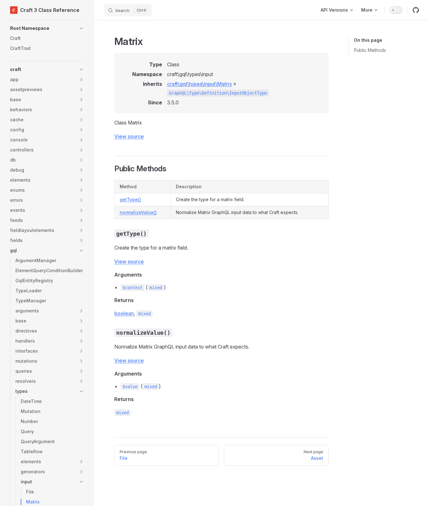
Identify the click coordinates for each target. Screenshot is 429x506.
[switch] (396, 10)
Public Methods (370, 50)
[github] (415, 10)
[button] (47, 28)
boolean (124, 313)
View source (129, 136)
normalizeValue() (138, 212)
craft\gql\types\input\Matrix (199, 84)
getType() (130, 199)
